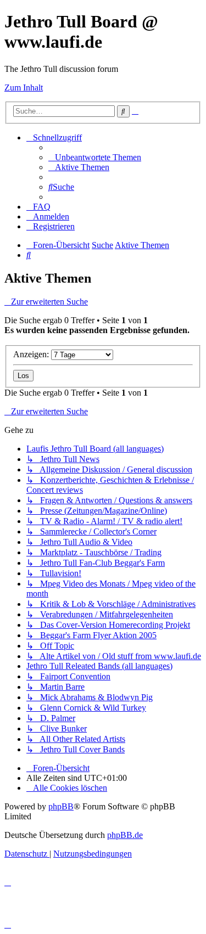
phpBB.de (125, 835)
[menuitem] (94, 157)
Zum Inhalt (23, 87)
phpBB (61, 806)
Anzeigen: (32, 354)
